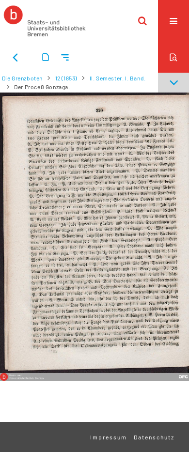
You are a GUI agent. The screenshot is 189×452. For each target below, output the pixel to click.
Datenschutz (154, 437)
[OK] (142, 21)
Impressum (108, 437)
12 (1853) (66, 78)
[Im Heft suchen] (173, 57)
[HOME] (44, 21)
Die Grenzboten (22, 78)
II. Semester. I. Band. (118, 78)
